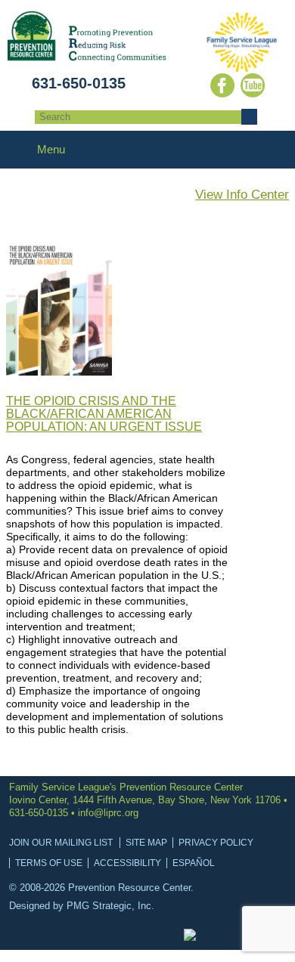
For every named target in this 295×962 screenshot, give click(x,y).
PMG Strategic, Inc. (110, 905)
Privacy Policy (216, 842)
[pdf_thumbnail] (59, 371)
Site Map (146, 842)
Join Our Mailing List (61, 842)
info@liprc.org (108, 812)
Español (193, 863)
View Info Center (242, 194)
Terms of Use (48, 863)
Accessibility (127, 863)
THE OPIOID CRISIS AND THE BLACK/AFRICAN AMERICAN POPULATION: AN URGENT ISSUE (104, 413)
